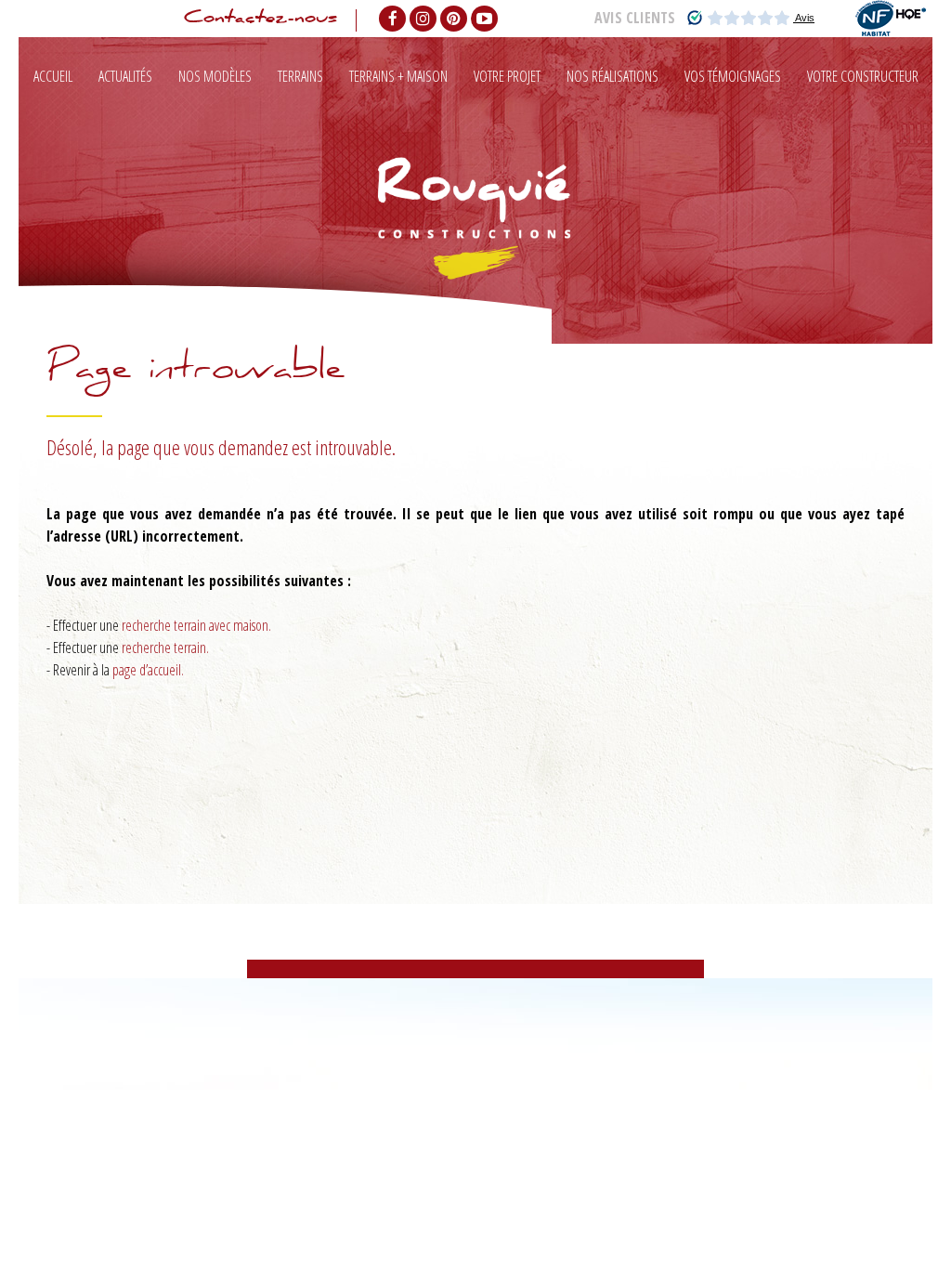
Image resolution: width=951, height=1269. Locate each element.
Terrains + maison (398, 76)
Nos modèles (215, 76)
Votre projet (507, 76)
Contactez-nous (260, 20)
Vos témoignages (732, 76)
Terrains (300, 76)
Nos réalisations (612, 76)
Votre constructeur (862, 76)
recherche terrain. (165, 647)
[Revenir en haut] (899, 1217)
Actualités (125, 76)
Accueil (52, 76)
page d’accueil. (148, 670)
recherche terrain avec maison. (196, 625)
